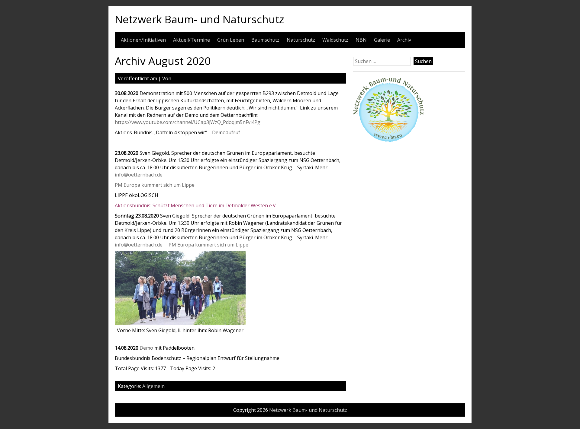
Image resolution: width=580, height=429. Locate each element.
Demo (146, 348)
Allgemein (153, 386)
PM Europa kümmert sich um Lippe (155, 185)
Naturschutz (301, 40)
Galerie (382, 40)
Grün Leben (230, 40)
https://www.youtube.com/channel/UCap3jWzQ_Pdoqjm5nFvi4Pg (187, 122)
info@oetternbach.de (139, 174)
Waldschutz (335, 40)
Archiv (404, 40)
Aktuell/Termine (191, 40)
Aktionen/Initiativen (143, 40)
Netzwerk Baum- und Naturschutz (199, 19)
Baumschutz (265, 40)
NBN (361, 40)
